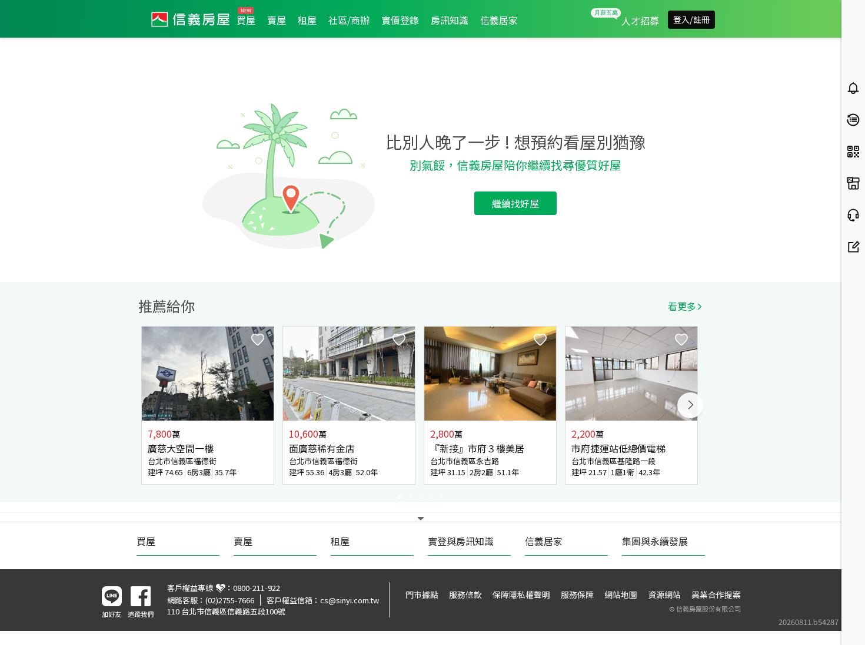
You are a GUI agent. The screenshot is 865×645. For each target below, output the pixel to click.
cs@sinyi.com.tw (349, 600)
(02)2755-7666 (229, 600)
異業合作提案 (716, 594)
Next (690, 405)
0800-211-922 (256, 587)
